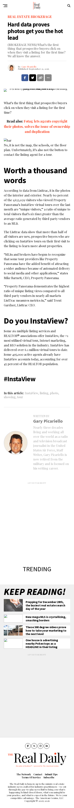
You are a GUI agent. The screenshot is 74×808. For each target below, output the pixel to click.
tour (20, 397)
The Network (24, 774)
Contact (37, 774)
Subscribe (48, 777)
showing (10, 397)
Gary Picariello (28, 66)
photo (54, 393)
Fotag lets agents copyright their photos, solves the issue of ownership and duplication (37, 126)
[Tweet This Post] (32, 77)
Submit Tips (51, 774)
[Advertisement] (37, 521)
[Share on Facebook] (24, 77)
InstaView (31, 393)
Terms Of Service (31, 777)
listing (44, 393)
